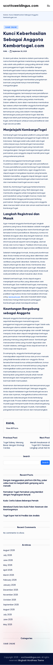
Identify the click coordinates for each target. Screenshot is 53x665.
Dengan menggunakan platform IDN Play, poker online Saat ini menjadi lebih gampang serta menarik (25, 483)
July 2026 (7, 555)
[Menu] (48, 5)
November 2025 (10, 594)
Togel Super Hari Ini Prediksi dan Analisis (21, 515)
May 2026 (7, 565)
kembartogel (14, 297)
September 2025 (11, 604)
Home (5, 15)
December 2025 (10, 590)
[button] (12, 428)
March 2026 (8, 575)
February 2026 (10, 580)
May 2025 (7, 624)
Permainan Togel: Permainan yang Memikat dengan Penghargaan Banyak (23, 493)
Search (26, 456)
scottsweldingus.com (20, 6)
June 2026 (8, 560)
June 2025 (8, 619)
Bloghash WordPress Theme (31, 660)
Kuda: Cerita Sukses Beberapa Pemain (20, 500)
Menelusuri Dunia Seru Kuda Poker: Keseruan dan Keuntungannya (25, 508)
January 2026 (9, 585)
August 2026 (9, 550)
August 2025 (9, 609)
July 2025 (7, 614)
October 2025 (9, 600)
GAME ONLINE (11, 27)
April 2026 (7, 570)
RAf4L (10, 423)
